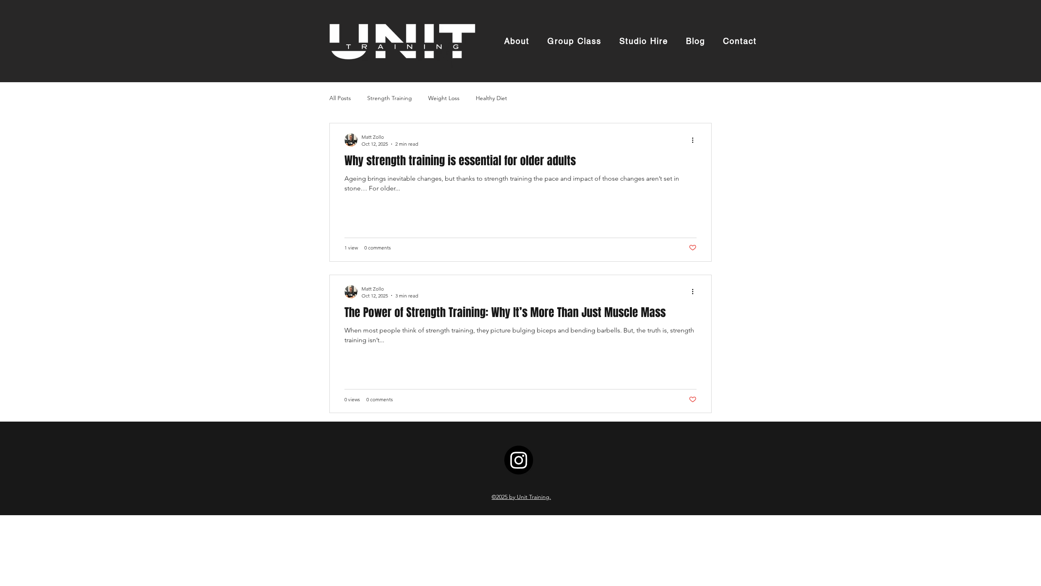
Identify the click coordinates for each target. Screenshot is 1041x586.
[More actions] (695, 140)
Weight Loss (444, 98)
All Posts (340, 98)
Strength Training (389, 98)
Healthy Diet (491, 98)
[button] (643, 41)
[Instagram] (518, 460)
